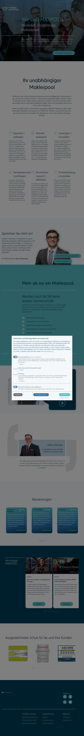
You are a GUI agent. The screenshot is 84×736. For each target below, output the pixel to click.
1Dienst (20, 364)
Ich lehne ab (18, 394)
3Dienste (21, 381)
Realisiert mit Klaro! (64, 397)
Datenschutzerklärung (47, 351)
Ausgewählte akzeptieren (41, 394)
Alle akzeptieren (64, 394)
